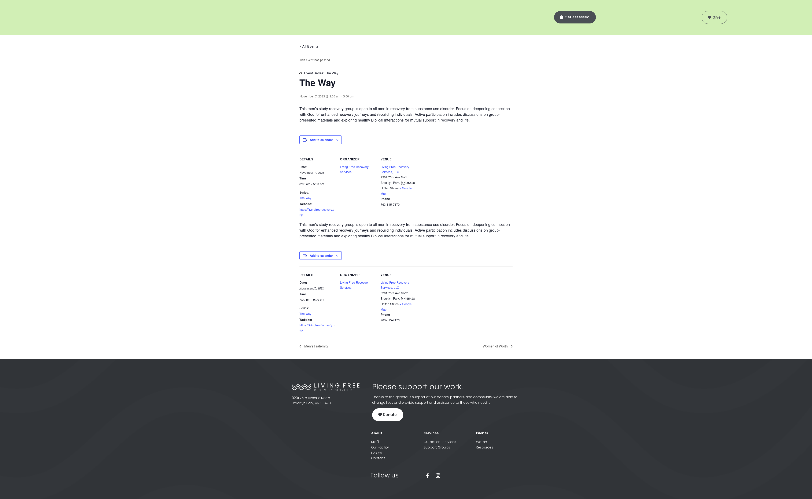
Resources (484, 447)
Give (716, 17)
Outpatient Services (440, 441)
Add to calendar (321, 140)
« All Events (308, 46)
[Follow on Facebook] (427, 475)
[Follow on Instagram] (438, 475)
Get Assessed (577, 17)
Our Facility (380, 447)
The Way (305, 198)
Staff (375, 441)
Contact (378, 458)
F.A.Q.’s (376, 452)
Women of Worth (496, 346)
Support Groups (437, 447)
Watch (481, 441)
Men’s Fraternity (315, 346)
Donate (390, 414)
